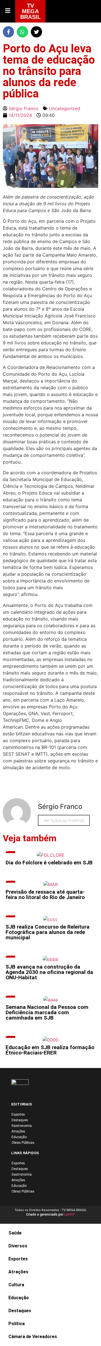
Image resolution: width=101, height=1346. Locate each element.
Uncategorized (64, 108)
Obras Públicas (23, 1143)
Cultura (16, 1284)
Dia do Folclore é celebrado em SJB (49, 862)
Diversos (17, 1246)
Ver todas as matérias (63, 820)
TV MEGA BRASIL (30, 11)
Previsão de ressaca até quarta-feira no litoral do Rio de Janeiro (45, 894)
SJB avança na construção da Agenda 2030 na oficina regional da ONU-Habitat (49, 972)
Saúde (15, 1233)
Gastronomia (22, 1126)
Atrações (18, 1131)
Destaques (20, 1120)
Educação (19, 1137)
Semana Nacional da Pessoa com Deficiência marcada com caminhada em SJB (47, 1012)
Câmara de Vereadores (32, 1336)
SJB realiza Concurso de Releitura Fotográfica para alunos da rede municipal (47, 932)
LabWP (69, 1214)
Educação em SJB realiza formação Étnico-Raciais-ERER (50, 1050)
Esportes (18, 1114)
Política (16, 1323)
